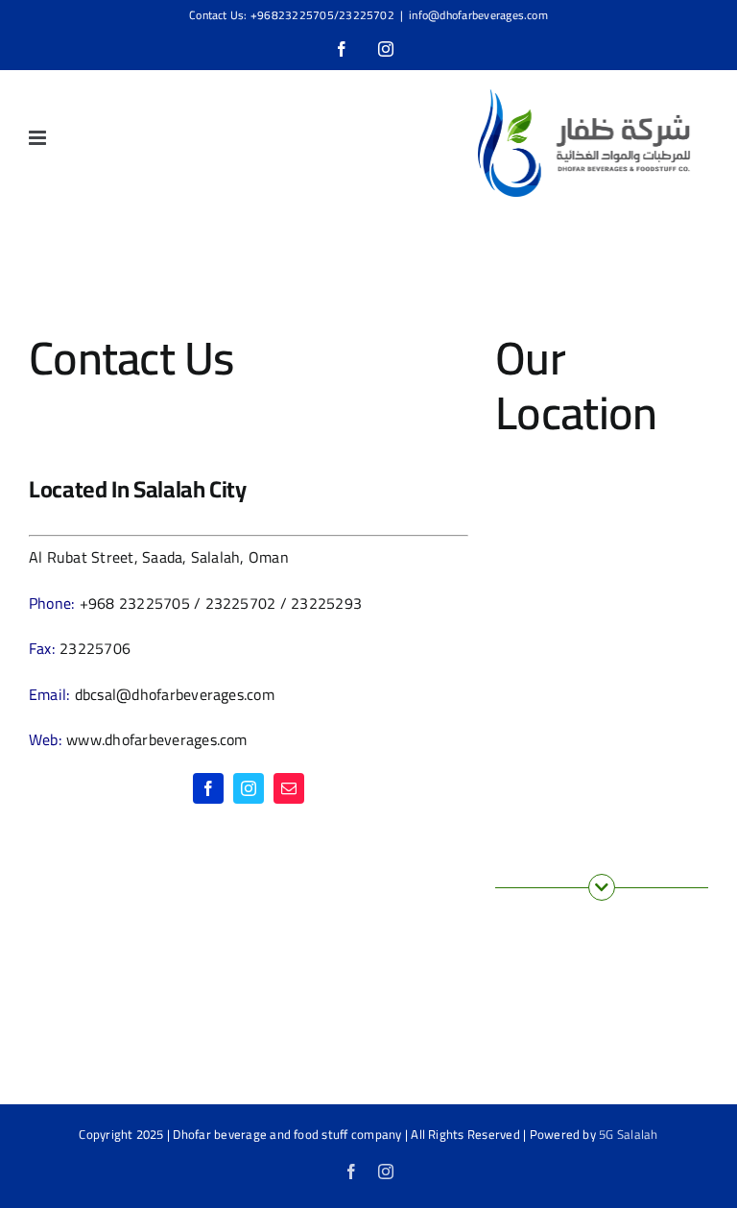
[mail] (288, 788)
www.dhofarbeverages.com (157, 739)
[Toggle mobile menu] (39, 138)
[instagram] (248, 788)
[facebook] (208, 788)
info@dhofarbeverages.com (478, 15)
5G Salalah (628, 1134)
